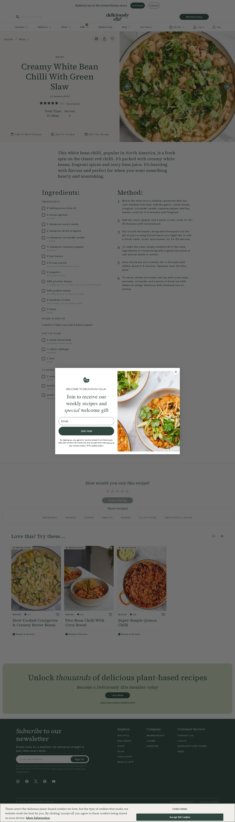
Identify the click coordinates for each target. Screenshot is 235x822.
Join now (86, 431)
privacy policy (79, 445)
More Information (38, 818)
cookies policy (97, 445)
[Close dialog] (176, 372)
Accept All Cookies (179, 817)
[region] (117, 812)
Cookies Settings (179, 808)
